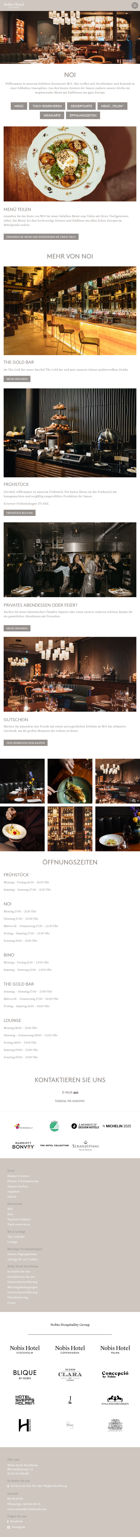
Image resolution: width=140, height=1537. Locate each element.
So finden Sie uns (18, 1271)
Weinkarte (52, 115)
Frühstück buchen (20, 513)
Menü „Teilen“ (112, 106)
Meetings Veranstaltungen (24, 1249)
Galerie (12, 1196)
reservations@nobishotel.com (26, 1509)
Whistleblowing (17, 1297)
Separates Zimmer (19, 1219)
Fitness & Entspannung (22, 1181)
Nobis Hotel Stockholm (22, 1266)
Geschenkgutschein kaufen (26, 743)
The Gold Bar (16, 1236)
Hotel (11, 1170)
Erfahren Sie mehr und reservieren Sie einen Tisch (41, 237)
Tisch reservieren (47, 106)
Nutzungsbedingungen (22, 1287)
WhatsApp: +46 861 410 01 (23, 1504)
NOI (10, 1209)
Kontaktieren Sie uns (21, 1277)
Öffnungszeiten (83, 115)
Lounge (12, 1242)
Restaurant (14, 1204)
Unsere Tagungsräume (22, 1254)
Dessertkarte (81, 106)
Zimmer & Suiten (18, 1176)
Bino (10, 1214)
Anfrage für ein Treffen (22, 1259)
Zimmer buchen (17, 1186)
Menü (19, 106)
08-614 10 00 (15, 1498)
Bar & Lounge (16, 1231)
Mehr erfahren (17, 379)
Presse (11, 1303)
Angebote (13, 1191)
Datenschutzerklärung (22, 1282)
